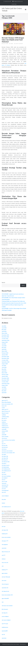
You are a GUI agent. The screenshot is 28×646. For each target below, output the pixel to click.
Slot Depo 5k (5, 459)
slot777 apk (4, 481)
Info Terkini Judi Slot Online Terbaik (12, 644)
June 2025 (4, 345)
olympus (4, 558)
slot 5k (3, 634)
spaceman (4, 483)
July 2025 (4, 344)
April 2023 (4, 392)
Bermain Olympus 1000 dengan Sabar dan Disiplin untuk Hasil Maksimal (13, 40)
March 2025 (4, 351)
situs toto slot (5, 562)
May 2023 (4, 390)
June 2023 (4, 389)
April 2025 (4, 349)
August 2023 (5, 385)
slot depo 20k (5, 458)
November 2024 (5, 358)
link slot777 (4, 418)
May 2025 (4, 347)
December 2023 (5, 378)
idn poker (4, 499)
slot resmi (4, 474)
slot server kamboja (6, 476)
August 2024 (5, 363)
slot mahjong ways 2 (6, 470)
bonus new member (6, 537)
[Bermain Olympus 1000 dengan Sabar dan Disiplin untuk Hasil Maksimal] (14, 29)
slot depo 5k (4, 612)
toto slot (4, 488)
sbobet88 (4, 434)
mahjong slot (5, 423)
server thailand (5, 495)
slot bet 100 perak (6, 576)
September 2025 (5, 340)
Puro (25, 644)
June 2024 (4, 367)
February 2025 (5, 353)
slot (3, 566)
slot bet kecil (5, 447)
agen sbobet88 (5, 598)
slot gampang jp (5, 467)
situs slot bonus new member (8, 440)
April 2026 (4, 331)
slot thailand (4, 477)
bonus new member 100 (7, 404)
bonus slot (4, 405)
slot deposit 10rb (5, 461)
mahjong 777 (5, 569)
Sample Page (14, 4)
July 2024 (4, 365)
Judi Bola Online (5, 416)
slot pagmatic (5, 544)
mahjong (4, 422)
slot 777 (3, 443)
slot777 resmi (5, 623)
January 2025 (5, 354)
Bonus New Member (6, 402)
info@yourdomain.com (18, 1)
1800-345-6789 (8, 1)
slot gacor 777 (5, 540)
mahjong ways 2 (5, 427)
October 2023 (5, 381)
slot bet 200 (4, 445)
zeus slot (4, 492)
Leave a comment (19, 43)
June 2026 (4, 327)
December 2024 (5, 356)
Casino (3, 407)
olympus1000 (5, 431)
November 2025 (5, 336)
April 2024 (4, 371)
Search (3, 282)
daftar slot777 (5, 409)
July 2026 (4, 326)
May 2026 (4, 329)
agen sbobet (4, 573)
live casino (4, 420)
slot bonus (4, 449)
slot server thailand (6, 620)
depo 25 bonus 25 (6, 411)
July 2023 (4, 387)
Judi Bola (4, 414)
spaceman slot (5, 485)
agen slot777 (5, 400)
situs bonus (4, 438)
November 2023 (5, 380)
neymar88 (4, 429)
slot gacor (4, 463)
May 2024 (4, 369)
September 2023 (5, 383)
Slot (3, 441)
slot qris (3, 472)
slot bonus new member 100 (8, 452)
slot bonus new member (7, 450)
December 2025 (5, 335)
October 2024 (5, 360)
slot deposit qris (5, 591)
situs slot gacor (5, 584)
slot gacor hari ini (5, 465)
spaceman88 (4, 486)
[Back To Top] (24, 642)
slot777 (3, 479)
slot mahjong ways (6, 468)
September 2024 (5, 362)
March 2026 (4, 333)
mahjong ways (5, 425)
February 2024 (5, 374)
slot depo (4, 454)
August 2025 (5, 342)
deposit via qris (5, 413)
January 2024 (5, 376)
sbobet (3, 432)
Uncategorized (5, 490)
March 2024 (4, 372)
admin (11, 43)
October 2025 (5, 338)
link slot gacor (5, 609)
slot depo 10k (5, 456)
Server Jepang (5, 436)
